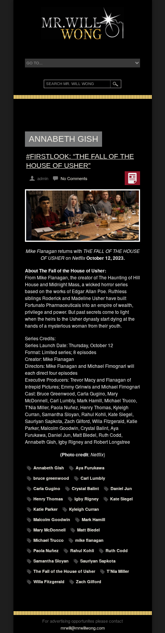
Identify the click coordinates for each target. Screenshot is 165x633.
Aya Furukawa (90, 468)
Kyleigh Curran (84, 509)
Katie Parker (45, 509)
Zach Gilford (88, 581)
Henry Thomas (48, 499)
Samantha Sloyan (51, 561)
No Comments (74, 178)
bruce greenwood (51, 478)
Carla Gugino (46, 488)
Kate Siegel (121, 499)
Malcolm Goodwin (51, 519)
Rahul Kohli (82, 550)
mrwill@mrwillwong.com (83, 628)
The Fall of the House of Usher (64, 571)
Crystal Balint (85, 488)
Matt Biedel (88, 530)
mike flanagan (89, 540)
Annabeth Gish (48, 468)
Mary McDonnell (49, 530)
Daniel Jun (121, 488)
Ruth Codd (117, 550)
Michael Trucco (48, 540)
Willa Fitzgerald (48, 581)
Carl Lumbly (93, 478)
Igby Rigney (86, 499)
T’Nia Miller (118, 571)
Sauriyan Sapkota (98, 561)
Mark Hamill (93, 519)
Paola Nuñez (46, 550)
